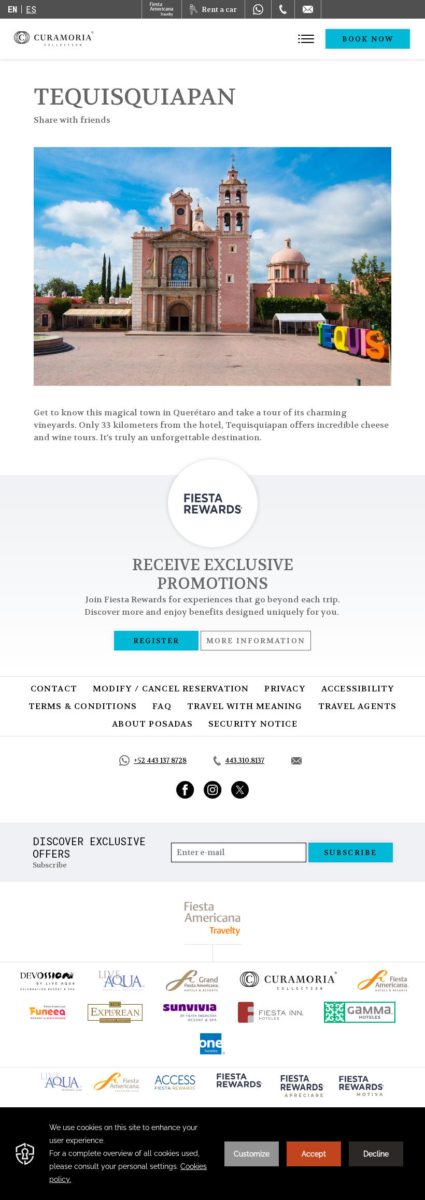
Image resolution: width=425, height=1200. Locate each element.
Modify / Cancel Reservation (171, 688)
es (31, 9)
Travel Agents (357, 706)
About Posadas (152, 723)
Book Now (367, 39)
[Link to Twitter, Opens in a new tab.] (240, 790)
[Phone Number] (283, 9)
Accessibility (358, 688)
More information (255, 640)
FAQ (162, 706)
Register (156, 640)
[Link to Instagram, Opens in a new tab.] (213, 790)
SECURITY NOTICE (253, 723)
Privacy (284, 688)
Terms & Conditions (83, 706)
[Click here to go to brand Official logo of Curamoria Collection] (288, 980)
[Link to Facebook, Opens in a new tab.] (185, 790)
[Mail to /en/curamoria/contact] (308, 9)
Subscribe (350, 852)
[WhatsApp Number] (258, 9)
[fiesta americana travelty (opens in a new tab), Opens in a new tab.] (213, 918)
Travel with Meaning (245, 706)
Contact (54, 688)
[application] (212, 1153)
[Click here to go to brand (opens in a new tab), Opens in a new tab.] (47, 980)
